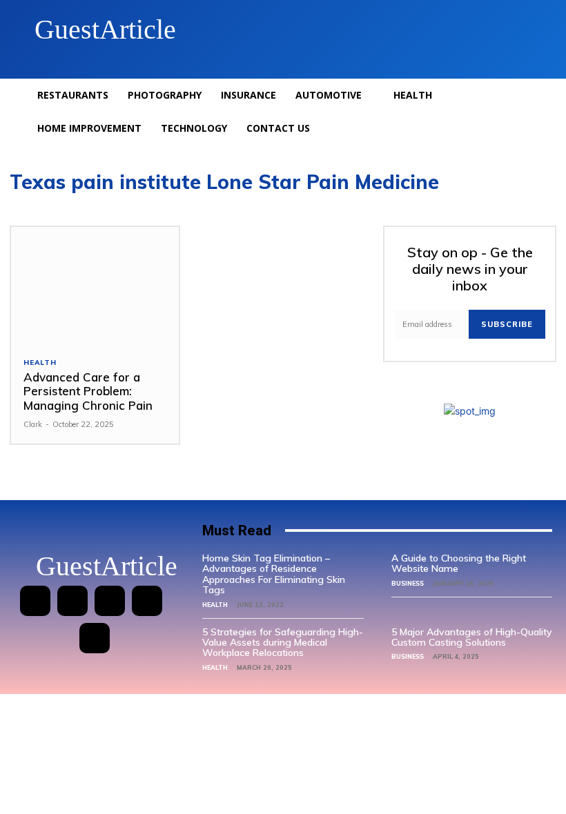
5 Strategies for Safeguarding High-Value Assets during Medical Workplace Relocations (282, 642)
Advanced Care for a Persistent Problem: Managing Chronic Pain (88, 391)
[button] (527, 29)
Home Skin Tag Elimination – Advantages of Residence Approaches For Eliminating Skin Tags (273, 574)
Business (407, 583)
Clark (32, 424)
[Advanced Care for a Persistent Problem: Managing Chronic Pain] (95, 285)
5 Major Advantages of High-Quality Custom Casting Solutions (471, 637)
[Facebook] (35, 601)
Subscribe (507, 324)
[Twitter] (147, 601)
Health (40, 362)
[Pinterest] (110, 601)
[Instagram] (72, 601)
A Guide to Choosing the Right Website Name (458, 563)
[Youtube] (94, 638)
